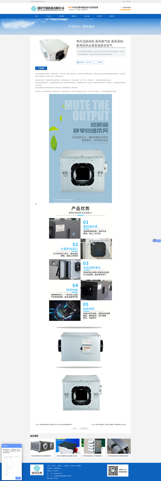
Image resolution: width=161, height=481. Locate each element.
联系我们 (124, 1)
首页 (36, 16)
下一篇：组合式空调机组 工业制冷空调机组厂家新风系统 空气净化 (108, 424)
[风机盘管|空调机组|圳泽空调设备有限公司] (48, 8)
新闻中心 (74, 16)
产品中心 (49, 16)
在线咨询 (100, 62)
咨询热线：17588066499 (85, 62)
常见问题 (86, 16)
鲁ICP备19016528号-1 (52, 478)
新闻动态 (129, 1)
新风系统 (88, 26)
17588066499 (125, 10)
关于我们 (99, 16)
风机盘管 (61, 16)
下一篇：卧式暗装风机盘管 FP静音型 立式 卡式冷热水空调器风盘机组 (53, 424)
